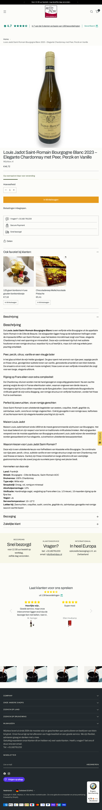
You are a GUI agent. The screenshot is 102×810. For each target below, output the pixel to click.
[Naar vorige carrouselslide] (90, 652)
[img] (51, 592)
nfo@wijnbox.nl (54, 554)
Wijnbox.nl (8, 161)
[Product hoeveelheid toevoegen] (13, 190)
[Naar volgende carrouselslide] (96, 651)
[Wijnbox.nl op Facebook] (5, 774)
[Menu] (97, 783)
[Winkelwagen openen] (4, 11)
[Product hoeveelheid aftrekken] (5, 190)
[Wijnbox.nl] (51, 12)
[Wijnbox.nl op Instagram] (9, 774)
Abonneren (93, 764)
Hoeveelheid (9, 184)
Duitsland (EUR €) (26, 791)
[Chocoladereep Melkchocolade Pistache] (51, 271)
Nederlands (7, 791)
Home (6, 39)
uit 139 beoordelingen (49, 595)
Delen (9, 241)
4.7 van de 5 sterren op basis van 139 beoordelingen (56, 26)
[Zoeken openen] (91, 11)
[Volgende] (78, 2)
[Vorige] (24, 2)
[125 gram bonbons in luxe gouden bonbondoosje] (18, 271)
